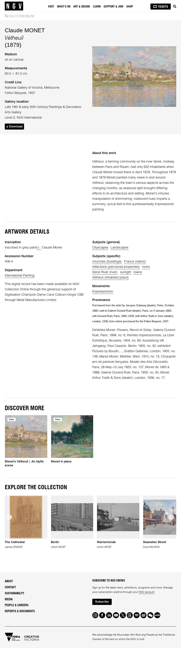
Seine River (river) (105, 272)
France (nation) (135, 261)
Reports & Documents (20, 611)
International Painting (19, 275)
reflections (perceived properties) (116, 267)
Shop (129, 6)
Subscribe (102, 601)
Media (9, 599)
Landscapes (119, 247)
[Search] (174, 6)
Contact (10, 587)
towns (138, 272)
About (9, 581)
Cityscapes (100, 247)
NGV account (146, 592)
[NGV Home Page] (14, 6)
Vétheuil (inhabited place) (110, 277)
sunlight (125, 272)
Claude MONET (25, 30)
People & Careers (16, 605)
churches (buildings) (107, 261)
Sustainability (14, 593)
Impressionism (102, 291)
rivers (146, 267)
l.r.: (39, 247)
